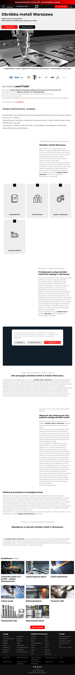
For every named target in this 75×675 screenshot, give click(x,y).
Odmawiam (20, 342)
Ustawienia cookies (35, 342)
